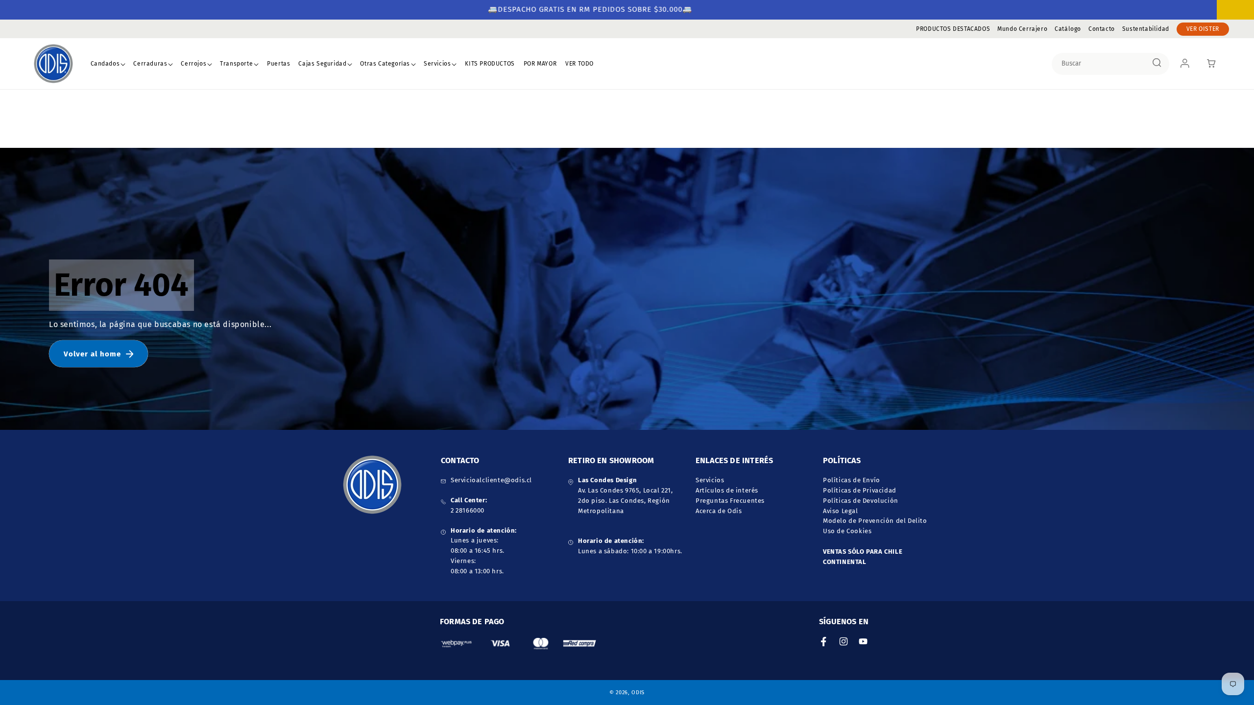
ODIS (638, 692)
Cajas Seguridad (322, 63)
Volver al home (92, 354)
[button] (108, 64)
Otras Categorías (385, 63)
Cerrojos (193, 63)
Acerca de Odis (719, 511)
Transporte (236, 63)
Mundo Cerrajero (1022, 28)
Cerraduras (150, 63)
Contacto (1101, 28)
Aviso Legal (840, 511)
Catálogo (1068, 28)
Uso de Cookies (847, 531)
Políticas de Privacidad (859, 490)
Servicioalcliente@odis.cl (491, 480)
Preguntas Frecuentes (730, 500)
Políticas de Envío (851, 480)
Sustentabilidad (1145, 28)
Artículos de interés (727, 490)
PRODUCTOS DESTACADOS (953, 28)
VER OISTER (1202, 28)
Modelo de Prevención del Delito (875, 520)
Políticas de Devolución (860, 500)
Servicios (437, 63)
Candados (105, 63)
